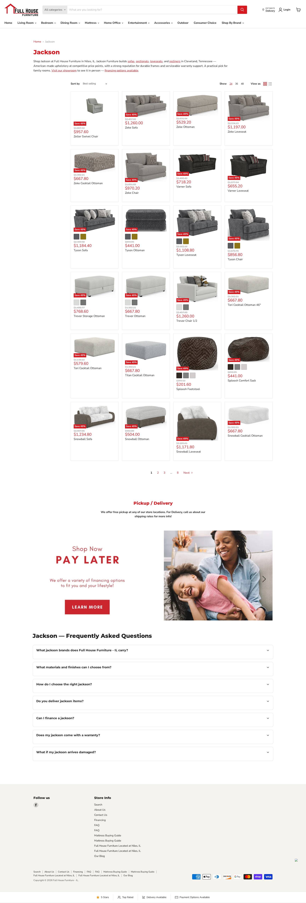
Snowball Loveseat (188, 452)
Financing (100, 820)
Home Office (112, 23)
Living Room (26, 23)
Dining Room (69, 23)
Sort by (75, 83)
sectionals (142, 61)
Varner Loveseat (238, 191)
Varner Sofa (183, 187)
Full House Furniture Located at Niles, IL (117, 846)
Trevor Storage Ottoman (89, 316)
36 (236, 83)
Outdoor (182, 23)
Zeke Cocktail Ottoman (88, 183)
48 (242, 83)
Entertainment (138, 23)
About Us (99, 810)
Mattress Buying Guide (107, 835)
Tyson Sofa (81, 250)
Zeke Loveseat (237, 132)
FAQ (97, 825)
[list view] (270, 83)
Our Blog (99, 856)
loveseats (156, 61)
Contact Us (100, 815)
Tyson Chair (235, 259)
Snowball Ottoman (137, 439)
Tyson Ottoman (135, 250)
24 (231, 83)
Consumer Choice (205, 23)
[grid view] (265, 83)
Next (186, 473)
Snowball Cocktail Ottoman (245, 436)
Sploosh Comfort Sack (242, 381)
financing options (65, 726)
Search (98, 804)
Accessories (162, 23)
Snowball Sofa (83, 439)
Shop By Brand (232, 23)
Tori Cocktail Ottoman (87, 368)
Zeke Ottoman (185, 127)
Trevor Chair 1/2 (186, 321)
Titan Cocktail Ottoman (139, 375)
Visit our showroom (64, 71)
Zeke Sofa (131, 128)
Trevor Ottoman (135, 316)
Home (8, 23)
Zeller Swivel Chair (86, 136)
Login (287, 9)
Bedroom (47, 23)
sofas (131, 61)
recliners (174, 61)
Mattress (91, 23)
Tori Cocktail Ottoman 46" (244, 305)
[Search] (242, 10)
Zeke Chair (132, 193)
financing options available (121, 71)
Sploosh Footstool (188, 389)
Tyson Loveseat (186, 255)
